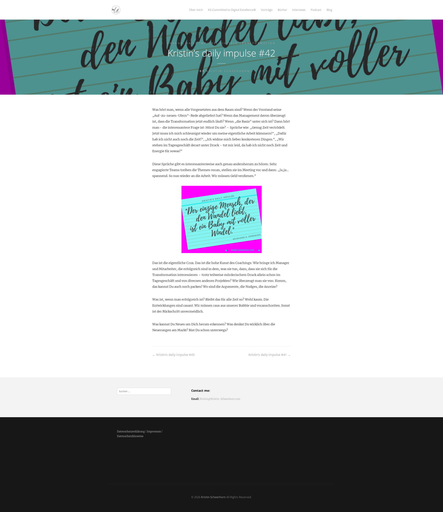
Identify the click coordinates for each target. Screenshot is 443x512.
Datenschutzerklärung (131, 431)
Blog (329, 10)
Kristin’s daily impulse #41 (269, 355)
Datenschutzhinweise (130, 436)
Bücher (282, 10)
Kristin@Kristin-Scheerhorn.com (220, 399)
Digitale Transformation (248, 43)
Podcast (316, 10)
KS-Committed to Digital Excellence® (232, 10)
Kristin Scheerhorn (228, 71)
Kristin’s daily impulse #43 (173, 355)
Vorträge (267, 10)
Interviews (299, 10)
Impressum (154, 431)
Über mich (196, 10)
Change (175, 43)
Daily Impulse (201, 43)
